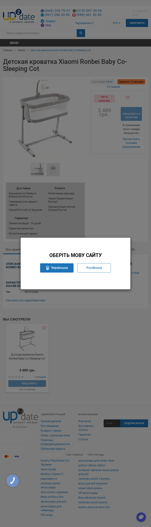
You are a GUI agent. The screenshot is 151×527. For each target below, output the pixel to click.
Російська (94, 268)
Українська (59, 268)
